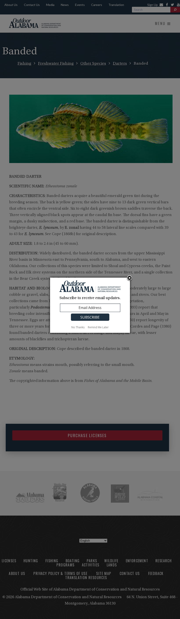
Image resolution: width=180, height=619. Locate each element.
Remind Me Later (98, 327)
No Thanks (78, 327)
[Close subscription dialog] (129, 278)
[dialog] (90, 305)
